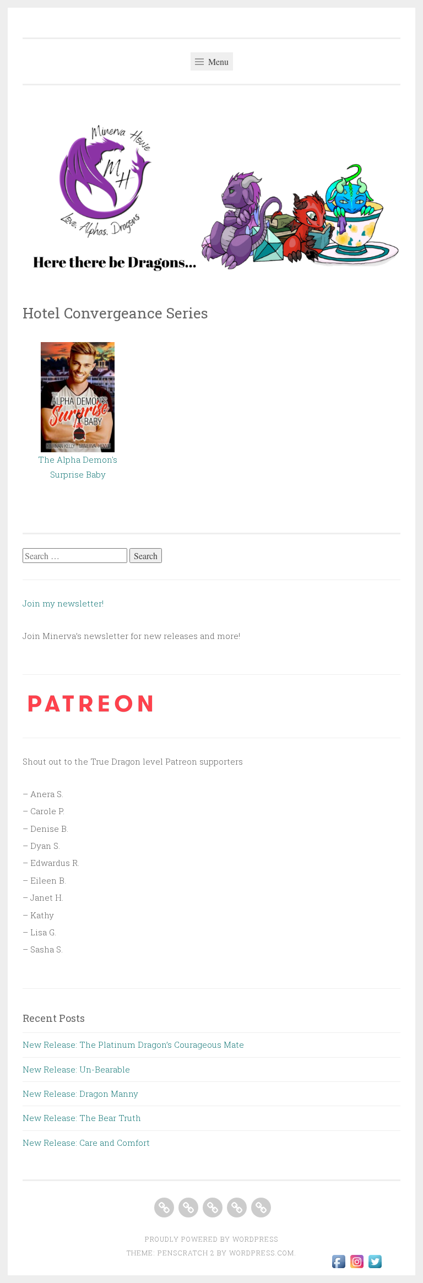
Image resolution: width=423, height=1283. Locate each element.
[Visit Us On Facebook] (338, 1267)
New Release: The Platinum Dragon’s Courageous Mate (133, 1044)
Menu (217, 61)
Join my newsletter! (64, 603)
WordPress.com (261, 1252)
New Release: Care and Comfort (86, 1142)
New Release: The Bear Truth (82, 1117)
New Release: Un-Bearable (76, 1069)
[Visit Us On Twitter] (375, 1267)
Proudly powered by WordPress (211, 1239)
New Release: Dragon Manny (80, 1093)
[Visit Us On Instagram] (357, 1267)
